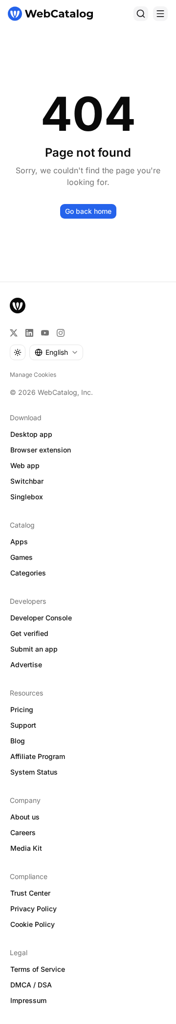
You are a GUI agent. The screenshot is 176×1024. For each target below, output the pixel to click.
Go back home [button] (88, 211)
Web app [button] (25, 465)
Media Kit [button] (26, 848)
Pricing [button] (21, 709)
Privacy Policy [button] (33, 908)
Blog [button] (17, 741)
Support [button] (23, 725)
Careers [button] (23, 832)
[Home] (50, 13)
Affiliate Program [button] (37, 756)
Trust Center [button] (30, 893)
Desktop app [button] (31, 434)
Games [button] (21, 557)
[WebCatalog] (17, 305)
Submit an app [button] (34, 649)
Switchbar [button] (27, 481)
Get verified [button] (29, 633)
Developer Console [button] (41, 618)
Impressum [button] (28, 1000)
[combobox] (56, 352)
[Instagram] (61, 333)
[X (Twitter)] (14, 333)
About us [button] (25, 817)
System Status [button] (34, 772)
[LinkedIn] (29, 333)
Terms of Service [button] (37, 969)
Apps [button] (19, 541)
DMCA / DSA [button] (31, 985)
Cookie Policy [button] (32, 924)
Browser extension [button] (40, 450)
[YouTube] (45, 333)
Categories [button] (28, 573)
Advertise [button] (26, 664)
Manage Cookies (33, 374)
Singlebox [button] (26, 496)
